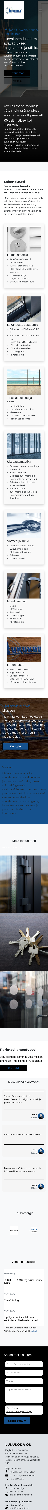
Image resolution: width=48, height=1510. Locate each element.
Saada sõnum (17, 1472)
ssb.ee (14, 1385)
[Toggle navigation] (40, 10)
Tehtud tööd (17, 77)
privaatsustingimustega (18, 1463)
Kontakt (17, 84)
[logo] (14, 10)
